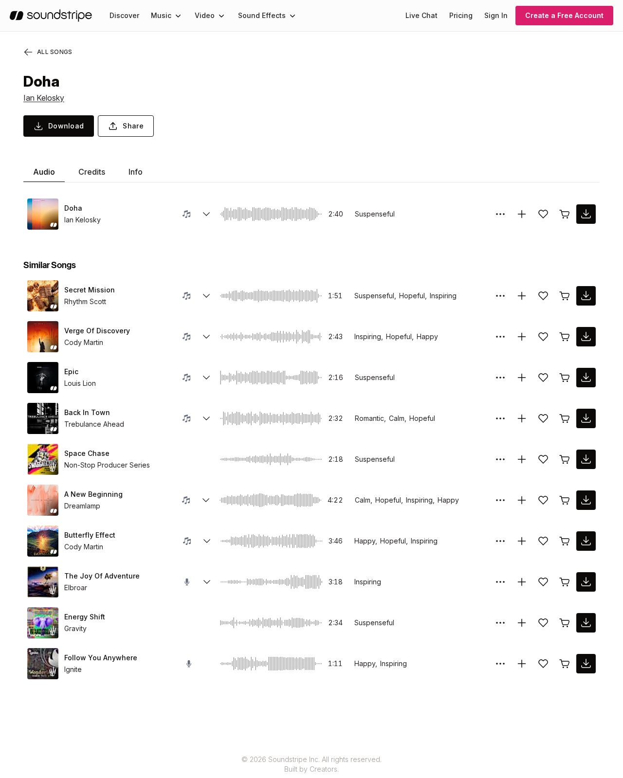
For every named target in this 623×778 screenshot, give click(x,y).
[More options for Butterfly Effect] (500, 541)
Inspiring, (368, 336)
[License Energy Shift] (564, 623)
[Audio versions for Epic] (206, 377)
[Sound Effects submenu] (292, 15)
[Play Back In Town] (42, 418)
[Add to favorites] (543, 214)
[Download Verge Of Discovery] (586, 336)
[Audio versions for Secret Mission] (206, 296)
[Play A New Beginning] (42, 500)
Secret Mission (89, 290)
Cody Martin (83, 342)
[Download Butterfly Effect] (586, 541)
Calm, (397, 418)
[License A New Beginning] (564, 500)
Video (205, 15)
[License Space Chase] (564, 459)
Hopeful (422, 418)
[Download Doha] (586, 214)
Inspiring (443, 295)
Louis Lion (80, 383)
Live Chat (421, 15)
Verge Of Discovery (97, 330)
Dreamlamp (82, 506)
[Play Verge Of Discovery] (42, 336)
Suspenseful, (375, 295)
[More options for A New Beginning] (500, 500)
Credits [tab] (91, 172)
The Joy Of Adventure (102, 576)
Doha (73, 208)
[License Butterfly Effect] (564, 541)
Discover (124, 15)
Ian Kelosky (43, 98)
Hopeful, (413, 295)
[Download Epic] (586, 377)
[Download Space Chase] (586, 459)
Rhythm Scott (85, 301)
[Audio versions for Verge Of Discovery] (206, 336)
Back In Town (87, 412)
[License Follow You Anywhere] (564, 663)
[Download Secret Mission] (586, 296)
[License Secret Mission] (564, 296)
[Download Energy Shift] (586, 623)
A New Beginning (93, 494)
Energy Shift (84, 617)
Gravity (75, 628)
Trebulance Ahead (94, 424)
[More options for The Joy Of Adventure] (500, 582)
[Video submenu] (221, 15)
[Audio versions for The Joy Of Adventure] (207, 582)
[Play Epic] (42, 377)
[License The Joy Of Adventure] (564, 582)
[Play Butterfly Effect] (42, 541)
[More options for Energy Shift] (500, 623)
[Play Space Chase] (42, 459)
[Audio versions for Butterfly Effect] (207, 541)
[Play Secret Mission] (42, 295)
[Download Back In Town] (586, 418)
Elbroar (75, 587)
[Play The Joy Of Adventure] (42, 581)
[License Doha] (564, 214)
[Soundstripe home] (51, 15)
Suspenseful (375, 214)
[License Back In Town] (564, 418)
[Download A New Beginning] (586, 500)
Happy (427, 336)
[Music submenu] (178, 15)
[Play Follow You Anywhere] (42, 663)
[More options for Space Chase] (500, 459)
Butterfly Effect (89, 535)
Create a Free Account (564, 15)
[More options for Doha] (500, 214)
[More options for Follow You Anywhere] (500, 663)
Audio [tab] (44, 172)
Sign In (496, 15)
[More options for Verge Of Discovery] (500, 336)
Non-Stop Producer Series (107, 465)
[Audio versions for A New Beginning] (206, 500)
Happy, (365, 541)
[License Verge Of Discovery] (564, 336)
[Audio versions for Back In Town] (206, 418)
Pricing (461, 15)
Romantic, (370, 418)
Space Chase (87, 453)
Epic (71, 371)
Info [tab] (135, 172)
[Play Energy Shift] (42, 622)
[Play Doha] (42, 214)
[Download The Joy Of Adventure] (586, 582)
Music (161, 15)
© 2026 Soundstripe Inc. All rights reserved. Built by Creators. (311, 764)
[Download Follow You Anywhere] (586, 663)
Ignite (73, 669)
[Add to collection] (521, 214)
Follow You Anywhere (100, 657)
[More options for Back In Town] (500, 418)
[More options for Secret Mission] (500, 296)
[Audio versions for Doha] (206, 214)
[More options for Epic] (500, 377)
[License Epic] (564, 377)
